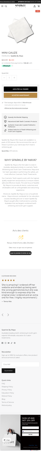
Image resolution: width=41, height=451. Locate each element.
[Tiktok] (11, 343)
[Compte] (34, 6)
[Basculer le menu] (2, 6)
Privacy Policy (7, 390)
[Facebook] (2, 343)
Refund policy (7, 405)
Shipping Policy (7, 387)
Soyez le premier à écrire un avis (20, 253)
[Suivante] (8, 314)
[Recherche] (7, 6)
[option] (20, 29)
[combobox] (24, 431)
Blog (3, 399)
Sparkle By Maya (17, 56)
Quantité (5, 73)
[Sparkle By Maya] (20, 6)
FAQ (3, 384)
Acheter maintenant (20, 95)
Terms (36, 445)
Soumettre (8, 371)
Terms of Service (8, 402)
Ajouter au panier (20, 89)
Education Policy (8, 393)
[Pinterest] (14, 343)
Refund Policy (7, 396)
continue (30, 434)
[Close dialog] (39, 416)
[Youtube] (8, 343)
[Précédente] (2, 314)
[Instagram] (5, 343)
